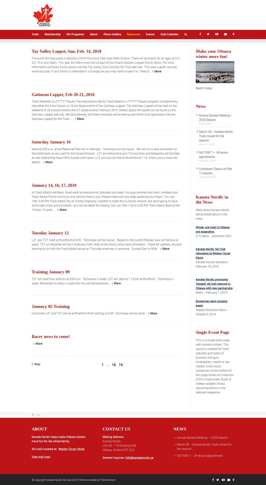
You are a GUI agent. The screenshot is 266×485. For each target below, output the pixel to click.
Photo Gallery (112, 34)
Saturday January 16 (51, 142)
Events (150, 34)
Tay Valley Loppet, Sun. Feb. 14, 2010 (66, 51)
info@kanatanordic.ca (139, 458)
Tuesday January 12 (50, 233)
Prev (37, 364)
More (158, 71)
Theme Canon (108, 480)
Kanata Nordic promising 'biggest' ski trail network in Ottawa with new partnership (214, 283)
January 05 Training (51, 306)
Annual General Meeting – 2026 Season (202, 438)
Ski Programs (75, 34)
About (94, 34)
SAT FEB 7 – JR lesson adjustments (200, 456)
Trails (35, 34)
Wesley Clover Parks (71, 449)
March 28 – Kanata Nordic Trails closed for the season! (216, 136)
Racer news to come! (51, 336)
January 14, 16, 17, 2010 (54, 185)
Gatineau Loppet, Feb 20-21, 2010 (63, 94)
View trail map (41, 457)
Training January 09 (51, 271)
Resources (133, 34)
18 (114, 364)
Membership (53, 34)
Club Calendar (170, 34)
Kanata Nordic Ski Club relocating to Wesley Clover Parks (213, 253)
